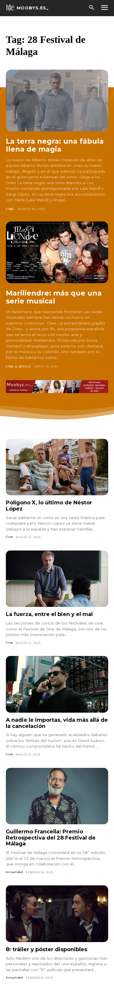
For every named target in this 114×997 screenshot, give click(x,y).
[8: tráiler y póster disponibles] (57, 913)
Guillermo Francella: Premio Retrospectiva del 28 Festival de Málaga (51, 837)
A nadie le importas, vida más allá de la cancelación (57, 723)
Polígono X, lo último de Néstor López (49, 505)
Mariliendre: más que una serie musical (54, 297)
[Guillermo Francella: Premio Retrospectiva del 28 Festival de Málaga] (57, 796)
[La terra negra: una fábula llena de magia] (57, 100)
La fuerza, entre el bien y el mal (49, 614)
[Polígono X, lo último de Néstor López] (57, 467)
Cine (10, 209)
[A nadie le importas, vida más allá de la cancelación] (57, 684)
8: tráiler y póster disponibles (46, 949)
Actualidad (14, 872)
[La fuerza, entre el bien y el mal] (57, 578)
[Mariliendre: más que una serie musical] (57, 252)
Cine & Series (18, 366)
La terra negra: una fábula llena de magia (55, 145)
